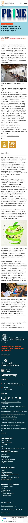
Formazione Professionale (8, 459)
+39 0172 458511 (8, 389)
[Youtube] (20, 398)
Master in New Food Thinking (9, 417)
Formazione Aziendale (7, 461)
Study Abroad (4, 457)
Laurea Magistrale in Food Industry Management (14, 411)
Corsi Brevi (4, 454)
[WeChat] (16, 398)
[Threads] (13, 398)
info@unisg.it (7, 387)
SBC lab (3, 488)
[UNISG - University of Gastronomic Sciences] (7, 3)
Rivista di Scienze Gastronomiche (10, 477)
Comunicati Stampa (6, 442)
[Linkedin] (9, 398)
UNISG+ (3, 463)
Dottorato (3, 433)
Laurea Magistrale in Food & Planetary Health (13, 414)
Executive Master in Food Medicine (10, 425)
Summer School (5, 456)
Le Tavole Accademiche (7, 493)
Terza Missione (5, 475)
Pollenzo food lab (5, 490)
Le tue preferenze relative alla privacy (15, 518)
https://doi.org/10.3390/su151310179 (14, 327)
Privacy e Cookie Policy (7, 506)
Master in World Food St (7, 420)
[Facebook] (2, 398)
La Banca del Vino (6, 495)
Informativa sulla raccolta (9, 521)
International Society (6, 479)
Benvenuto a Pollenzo (7, 486)
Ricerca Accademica (6, 472)
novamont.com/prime (13, 136)
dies (16, 420)
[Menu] (25, 3)
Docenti (3, 470)
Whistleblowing (5, 513)
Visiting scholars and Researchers (10, 474)
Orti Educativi (4, 492)
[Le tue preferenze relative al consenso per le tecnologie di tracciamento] (2, 520)
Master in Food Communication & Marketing (13, 422)
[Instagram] (5, 398)
